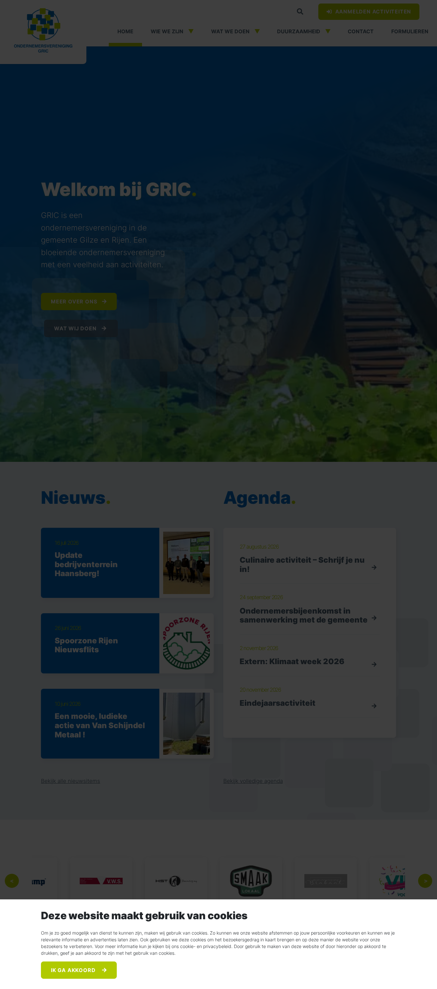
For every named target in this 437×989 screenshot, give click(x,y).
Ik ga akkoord (74, 970)
